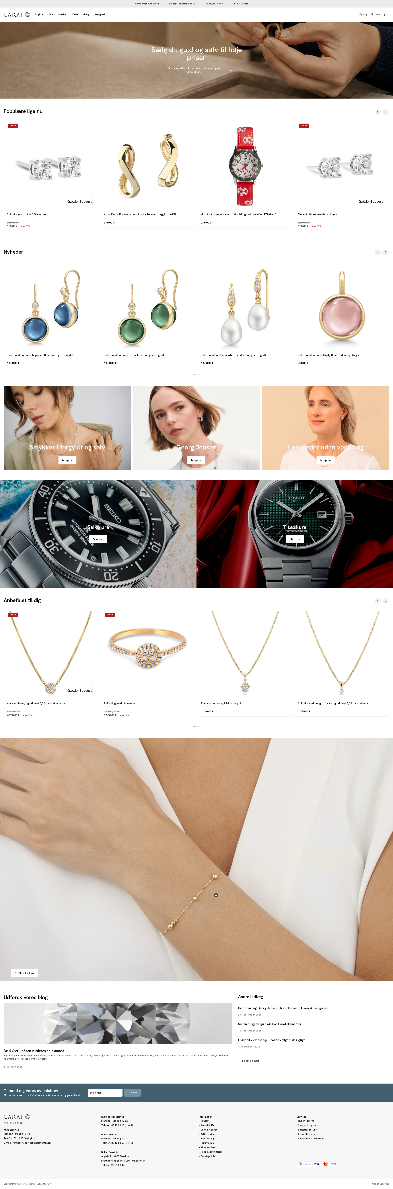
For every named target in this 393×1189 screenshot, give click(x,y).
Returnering (207, 1138)
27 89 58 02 (117, 1165)
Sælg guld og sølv (308, 1125)
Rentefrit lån (207, 1125)
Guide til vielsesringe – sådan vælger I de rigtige (271, 1040)
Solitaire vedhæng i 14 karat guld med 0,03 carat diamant (334, 703)
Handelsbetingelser (211, 1151)
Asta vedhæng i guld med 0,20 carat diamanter (36, 703)
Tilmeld (132, 1092)
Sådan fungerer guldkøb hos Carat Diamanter (269, 1024)
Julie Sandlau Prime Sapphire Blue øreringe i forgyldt (40, 355)
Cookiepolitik (207, 1156)
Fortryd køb (207, 1142)
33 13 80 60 (20, 1138)
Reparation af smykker (311, 1138)
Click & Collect (208, 1129)
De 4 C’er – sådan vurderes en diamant (34, 1051)
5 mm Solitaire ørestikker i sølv (317, 214)
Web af (380, 1184)
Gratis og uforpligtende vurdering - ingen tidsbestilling (194, 70)
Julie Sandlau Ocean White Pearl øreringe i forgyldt (233, 355)
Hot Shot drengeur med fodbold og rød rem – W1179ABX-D (238, 214)
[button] (40, 14)
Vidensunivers (208, 1147)
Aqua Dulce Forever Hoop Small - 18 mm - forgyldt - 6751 (140, 214)
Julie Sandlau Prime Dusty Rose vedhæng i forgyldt (330, 355)
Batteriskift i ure (307, 1129)
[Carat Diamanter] (17, 14)
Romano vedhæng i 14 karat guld (222, 703)
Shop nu (67, 460)
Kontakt (204, 1120)
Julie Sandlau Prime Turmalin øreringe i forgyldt (134, 355)
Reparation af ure (308, 1134)
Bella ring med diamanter (119, 703)
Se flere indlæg (250, 1060)
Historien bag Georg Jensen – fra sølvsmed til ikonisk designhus (283, 1008)
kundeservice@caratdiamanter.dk (31, 1142)
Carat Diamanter (27, 1184)
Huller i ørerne (306, 1120)
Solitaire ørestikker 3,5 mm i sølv (27, 214)
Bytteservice (207, 1134)
